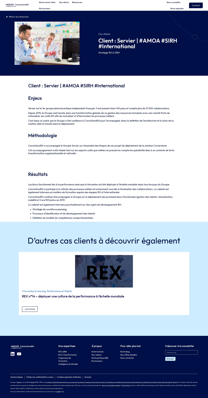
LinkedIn (58, 391)
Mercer (19, 382)
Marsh (33, 382)
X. (63, 391)
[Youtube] (19, 354)
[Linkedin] (12, 354)
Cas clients (104, 33)
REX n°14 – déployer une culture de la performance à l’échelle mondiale (73, 296)
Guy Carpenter (110, 385)
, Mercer (117, 385)
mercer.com (40, 391)
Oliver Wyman (126, 385)
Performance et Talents (59, 291)
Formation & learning (34, 291)
